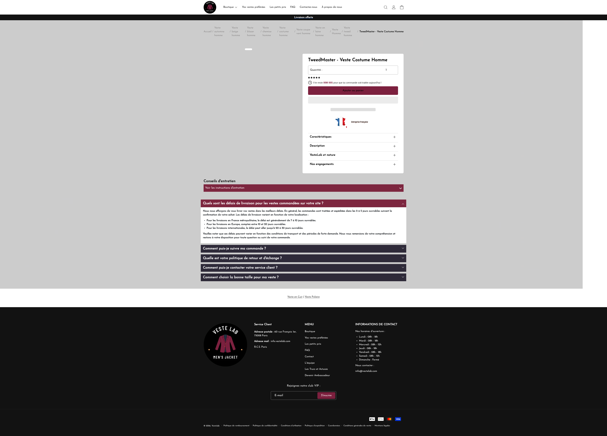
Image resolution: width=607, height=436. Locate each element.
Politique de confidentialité (265, 426)
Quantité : (316, 70)
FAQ (307, 350)
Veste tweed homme (348, 32)
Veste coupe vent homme (303, 31)
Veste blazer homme (251, 32)
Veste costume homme (284, 32)
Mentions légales (382, 426)
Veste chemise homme (267, 32)
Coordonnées (334, 426)
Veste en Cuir (295, 297)
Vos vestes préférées (316, 338)
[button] (314, 78)
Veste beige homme (236, 32)
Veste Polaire (312, 297)
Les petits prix (313, 344)
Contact (309, 356)
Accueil (208, 31)
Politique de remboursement (236, 426)
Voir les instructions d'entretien (224, 188)
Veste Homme (336, 31)
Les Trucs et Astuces (316, 369)
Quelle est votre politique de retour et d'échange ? (242, 258)
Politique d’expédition (315, 426)
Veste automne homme (219, 32)
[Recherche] (386, 7)
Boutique (310, 331)
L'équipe (310, 363)
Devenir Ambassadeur (317, 375)
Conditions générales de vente (357, 426)
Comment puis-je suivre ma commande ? (234, 248)
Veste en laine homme (320, 32)
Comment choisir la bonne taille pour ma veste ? (241, 277)
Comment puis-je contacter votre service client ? (240, 268)
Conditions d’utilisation (291, 426)
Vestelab (216, 426)
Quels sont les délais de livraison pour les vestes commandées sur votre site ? (263, 203)
